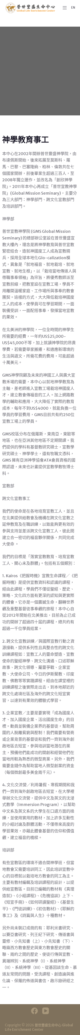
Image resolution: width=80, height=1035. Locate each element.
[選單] (65, 8)
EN (73, 8)
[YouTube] (45, 1010)
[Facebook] (34, 1010)
